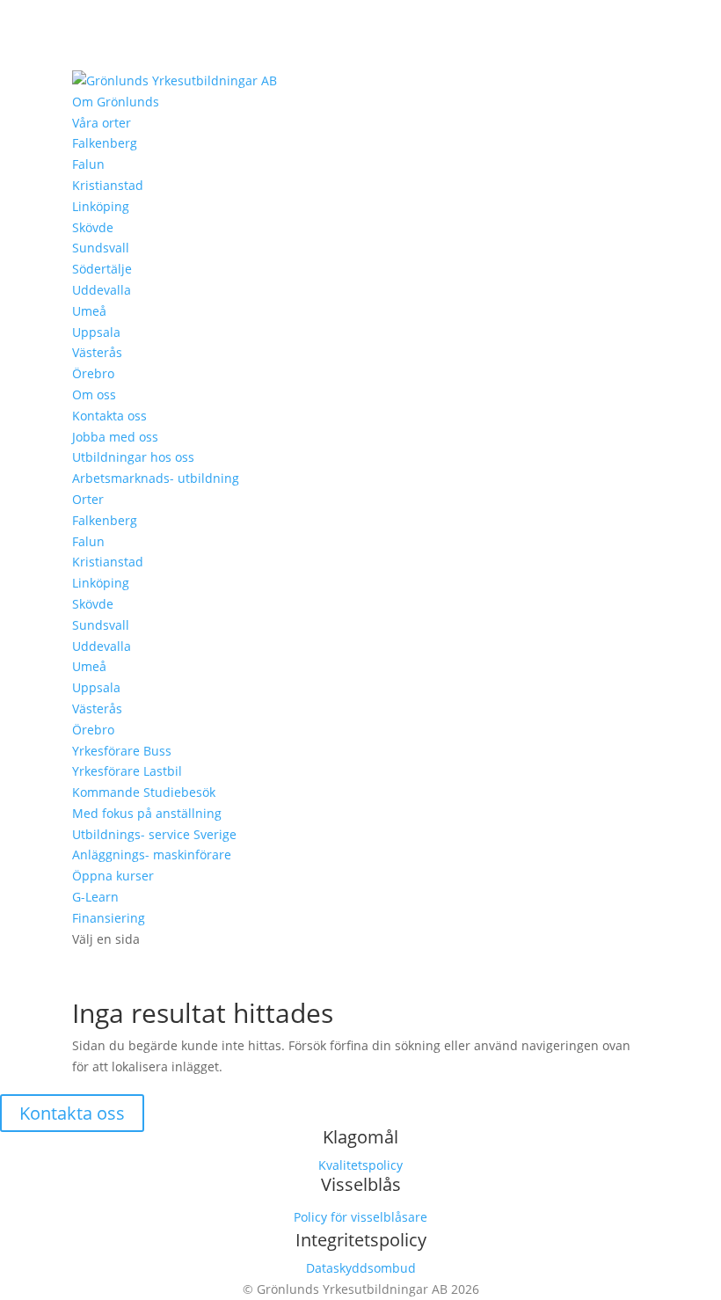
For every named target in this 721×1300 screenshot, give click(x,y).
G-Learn (95, 896)
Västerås (97, 352)
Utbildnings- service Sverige (154, 834)
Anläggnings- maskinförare (151, 854)
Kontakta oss (109, 415)
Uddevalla (101, 289)
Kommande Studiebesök (143, 792)
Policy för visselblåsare (360, 1217)
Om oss (94, 394)
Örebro (93, 373)
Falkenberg (104, 143)
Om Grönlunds (115, 101)
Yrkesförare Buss (121, 750)
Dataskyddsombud (361, 1268)
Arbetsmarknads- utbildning (155, 478)
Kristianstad (107, 185)
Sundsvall (100, 247)
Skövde (92, 227)
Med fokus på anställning (147, 813)
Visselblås (361, 1184)
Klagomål (360, 1137)
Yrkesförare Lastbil (127, 771)
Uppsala (96, 332)
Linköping (100, 206)
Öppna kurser (113, 875)
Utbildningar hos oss (133, 457)
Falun (88, 164)
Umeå (89, 311)
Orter (88, 499)
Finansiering (108, 917)
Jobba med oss (115, 436)
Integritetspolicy (360, 1240)
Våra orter (101, 122)
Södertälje (102, 268)
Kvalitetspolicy (360, 1165)
